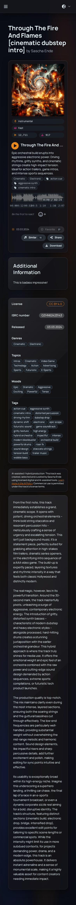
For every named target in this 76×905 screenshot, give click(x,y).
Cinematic (19, 344)
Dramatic (28, 387)
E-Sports (46, 370)
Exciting (18, 391)
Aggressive (44, 387)
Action (34, 365)
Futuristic (31, 370)
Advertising (49, 365)
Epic (16, 387)
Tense (45, 391)
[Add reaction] (42, 214)
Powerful (32, 391)
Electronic (35, 344)
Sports (17, 370)
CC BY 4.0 (55, 303)
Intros (17, 361)
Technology (20, 365)
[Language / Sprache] (66, 6)
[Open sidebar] (6, 6)
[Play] (15, 146)
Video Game (48, 361)
